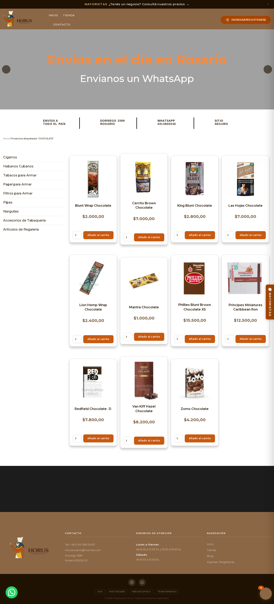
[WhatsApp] (142, 582)
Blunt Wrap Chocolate (93, 205)
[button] (6, 69)
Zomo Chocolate (195, 409)
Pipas (7, 202)
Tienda (69, 15)
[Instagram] (131, 582)
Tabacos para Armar (20, 175)
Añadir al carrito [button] (98, 235)
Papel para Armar (17, 184)
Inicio (53, 15)
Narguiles (11, 211)
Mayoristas (270, 304)
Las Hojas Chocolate (245, 205)
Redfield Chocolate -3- (93, 409)
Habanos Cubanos (18, 166)
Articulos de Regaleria (21, 229)
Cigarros (10, 157)
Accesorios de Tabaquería (24, 220)
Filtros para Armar (17, 193)
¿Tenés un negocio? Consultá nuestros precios (137, 4)
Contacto (61, 24)
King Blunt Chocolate (194, 205)
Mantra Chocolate (144, 307)
